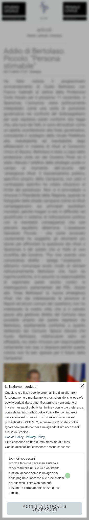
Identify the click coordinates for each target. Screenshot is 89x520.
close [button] (82, 386)
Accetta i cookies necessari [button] (45, 508)
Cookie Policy (14, 437)
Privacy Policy (35, 437)
